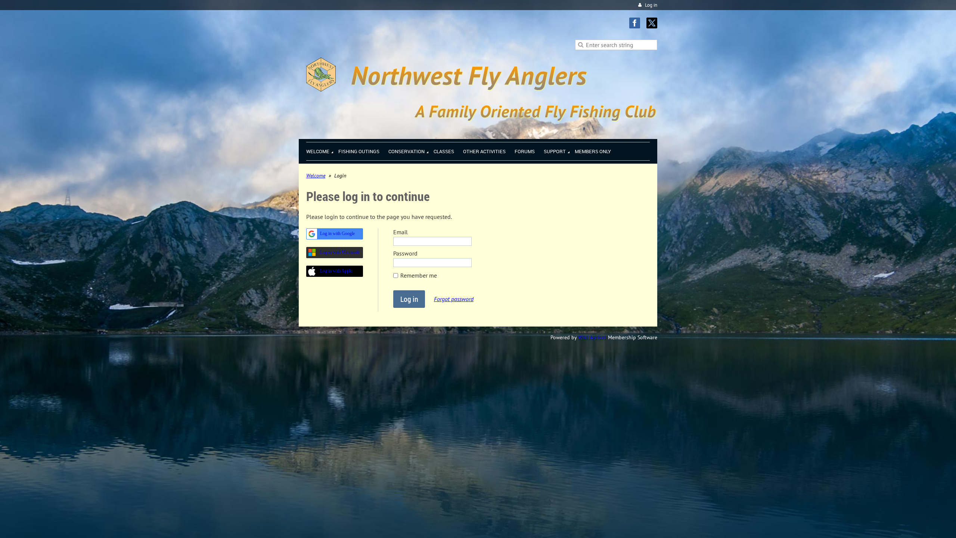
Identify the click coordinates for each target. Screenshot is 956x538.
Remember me (418, 275)
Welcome (315, 175)
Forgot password (454, 299)
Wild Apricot (592, 337)
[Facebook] (634, 23)
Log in (651, 5)
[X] (651, 23)
